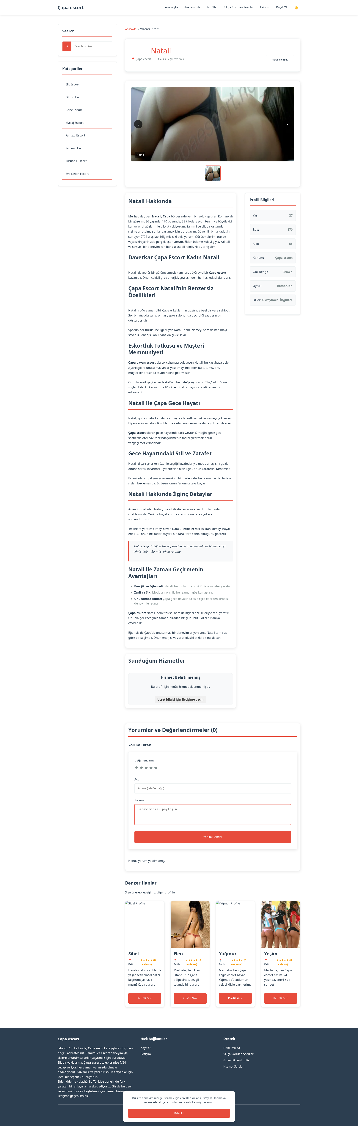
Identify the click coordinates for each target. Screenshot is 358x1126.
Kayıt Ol (281, 7)
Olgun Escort (74, 97)
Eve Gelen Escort (77, 174)
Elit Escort (72, 84)
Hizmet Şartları (233, 1066)
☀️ (296, 7)
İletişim (265, 7)
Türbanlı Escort (76, 161)
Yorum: (139, 800)
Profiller (212, 7)
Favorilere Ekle (280, 59)
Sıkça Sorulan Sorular (239, 7)
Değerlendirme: (144, 760)
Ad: (136, 779)
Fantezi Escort (75, 135)
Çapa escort (71, 7)
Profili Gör (144, 998)
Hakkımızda (192, 7)
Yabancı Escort (75, 148)
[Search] (66, 46)
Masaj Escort (74, 123)
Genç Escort (73, 110)
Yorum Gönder (212, 837)
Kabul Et (179, 1113)
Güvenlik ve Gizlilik (236, 1060)
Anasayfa (171, 7)
